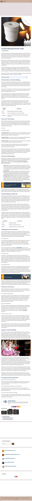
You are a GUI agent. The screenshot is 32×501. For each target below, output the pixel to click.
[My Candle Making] (3, 1)
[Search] (13, 444)
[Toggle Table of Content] (26, 77)
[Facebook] (12, 406)
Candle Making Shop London (7, 417)
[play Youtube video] (16, 348)
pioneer (25, 310)
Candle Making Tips (6, 416)
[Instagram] (17, 406)
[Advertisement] (16, 9)
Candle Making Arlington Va (7, 419)
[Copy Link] (20, 406)
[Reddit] (18, 406)
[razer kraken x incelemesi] (16, 500)
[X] (15, 406)
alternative (19, 247)
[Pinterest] (13, 406)
